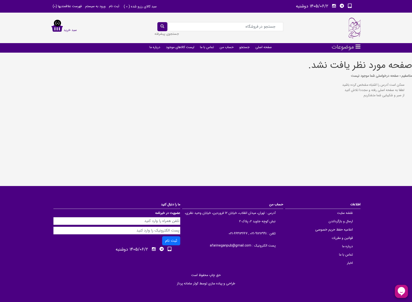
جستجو (244, 47)
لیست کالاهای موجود (180, 47)
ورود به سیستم (95, 6)
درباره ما (154, 47)
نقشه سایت (345, 213)
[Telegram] (342, 6)
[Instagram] (334, 6)
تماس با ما (207, 47)
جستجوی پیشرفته (166, 33)
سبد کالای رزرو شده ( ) (140, 6)
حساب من (227, 47)
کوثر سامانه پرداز (187, 283)
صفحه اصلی (263, 47)
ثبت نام (114, 6)
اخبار (350, 263)
